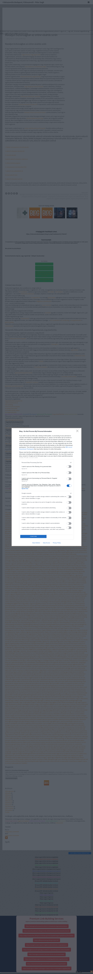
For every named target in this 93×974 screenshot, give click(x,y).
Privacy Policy (57, 543)
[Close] (78, 431)
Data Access (46, 543)
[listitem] (46, 462)
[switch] (69, 466)
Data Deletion (36, 543)
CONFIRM (33, 536)
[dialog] (46, 487)
